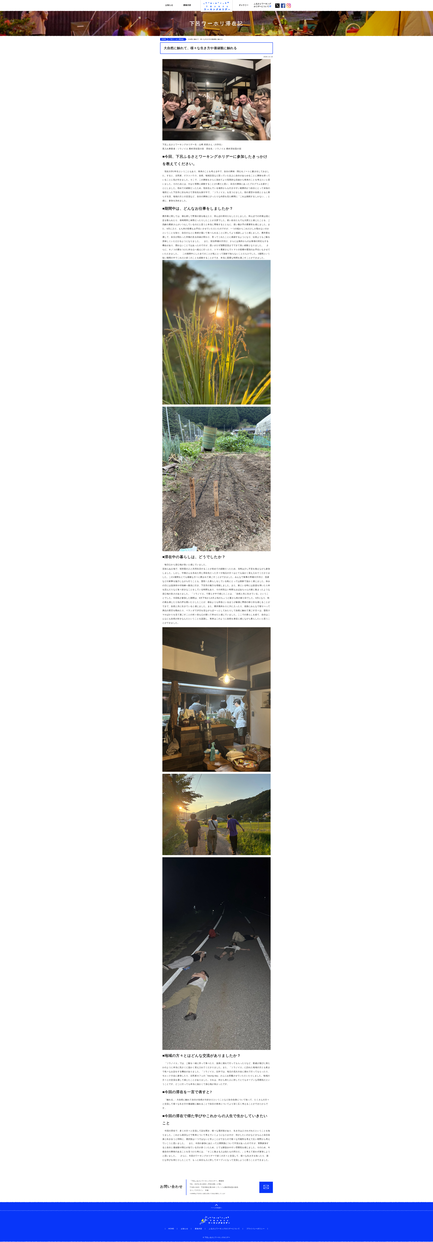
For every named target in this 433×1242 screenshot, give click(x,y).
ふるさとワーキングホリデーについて (262, 5)
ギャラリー (243, 5)
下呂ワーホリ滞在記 (176, 39)
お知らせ (169, 5)
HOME (163, 39)
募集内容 (187, 5)
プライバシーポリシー (255, 1229)
